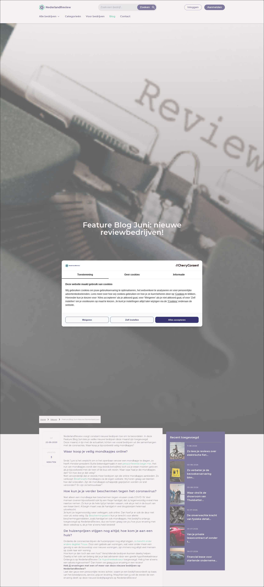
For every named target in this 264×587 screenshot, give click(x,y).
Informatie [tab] (179, 274)
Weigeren (87, 320)
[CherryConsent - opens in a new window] (187, 265)
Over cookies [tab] (132, 274)
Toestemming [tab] (85, 274)
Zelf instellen (132, 320)
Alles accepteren (177, 320)
